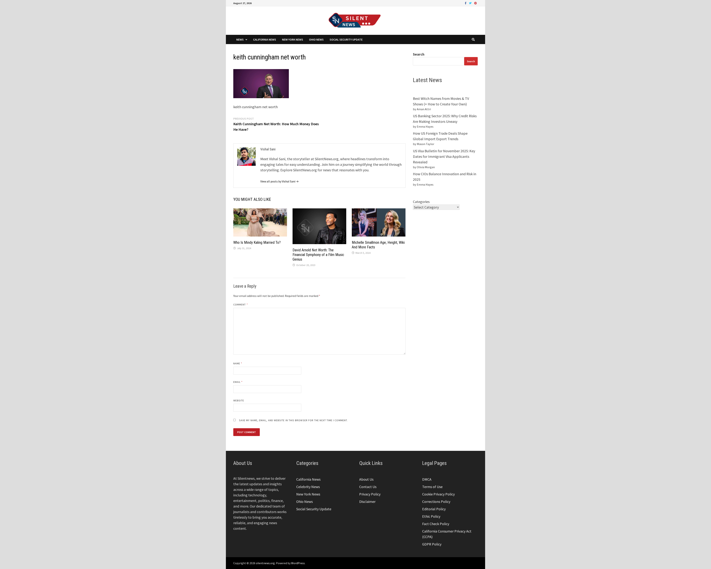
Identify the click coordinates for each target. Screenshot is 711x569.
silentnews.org (265, 563)
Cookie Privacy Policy (438, 494)
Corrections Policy (436, 501)
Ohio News (316, 39)
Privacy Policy (369, 494)
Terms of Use (432, 486)
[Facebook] (466, 2)
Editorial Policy (434, 509)
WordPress (298, 563)
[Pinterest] (475, 2)
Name (237, 363)
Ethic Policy (431, 516)
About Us (366, 479)
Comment (240, 304)
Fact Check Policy (435, 523)
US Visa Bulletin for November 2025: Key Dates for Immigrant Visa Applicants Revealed (444, 156)
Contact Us (367, 486)
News (240, 39)
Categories (421, 201)
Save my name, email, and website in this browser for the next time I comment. (293, 420)
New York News (292, 39)
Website (238, 400)
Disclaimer (367, 501)
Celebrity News (308, 486)
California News (264, 39)
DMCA (426, 479)
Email (238, 382)
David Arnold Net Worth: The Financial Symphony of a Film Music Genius (318, 255)
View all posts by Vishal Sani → (279, 181)
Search (418, 54)
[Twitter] (470, 2)
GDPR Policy (431, 544)
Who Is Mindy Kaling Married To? (257, 242)
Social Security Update (346, 39)
